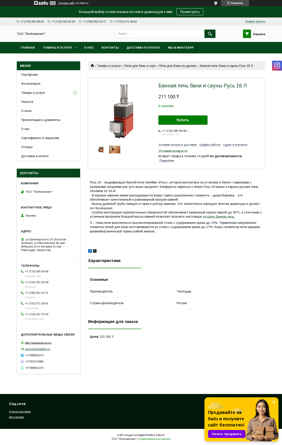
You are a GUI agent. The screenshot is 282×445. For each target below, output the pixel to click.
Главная (28, 47)
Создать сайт (66, 3)
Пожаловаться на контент (155, 439)
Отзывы (27, 147)
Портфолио (29, 74)
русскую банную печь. (219, 216)
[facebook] (90, 251)
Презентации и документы (40, 120)
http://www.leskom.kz (38, 342)
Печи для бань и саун (140, 66)
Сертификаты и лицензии (40, 138)
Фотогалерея (30, 83)
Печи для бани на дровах (178, 66)
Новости (27, 102)
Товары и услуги (57, 47)
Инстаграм (16, 417)
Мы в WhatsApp (181, 47)
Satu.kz (160, 435)
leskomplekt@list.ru (37, 349)
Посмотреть (190, 12)
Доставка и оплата (143, 47)
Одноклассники (20, 411)
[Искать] (209, 34)
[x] (94, 251)
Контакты (110, 47)
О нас (89, 47)
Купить (183, 120)
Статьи (26, 111)
